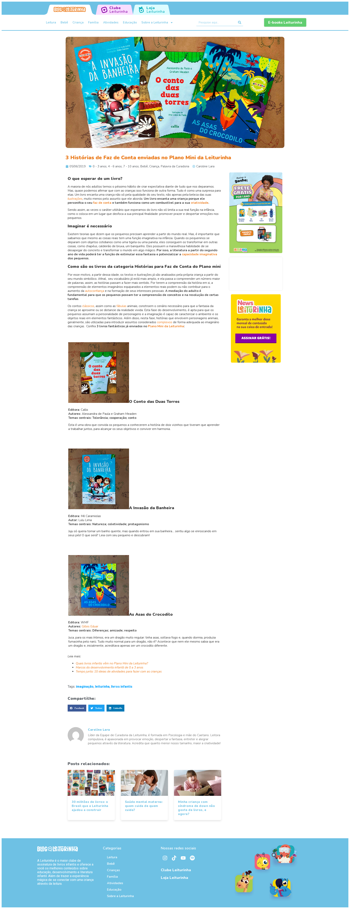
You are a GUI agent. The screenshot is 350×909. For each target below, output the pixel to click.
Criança (78, 22)
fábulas (121, 306)
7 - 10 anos (131, 166)
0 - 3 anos (100, 166)
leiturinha (102, 686)
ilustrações (75, 199)
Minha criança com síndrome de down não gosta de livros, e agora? (196, 808)
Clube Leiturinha (176, 870)
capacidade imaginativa (199, 254)
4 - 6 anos (115, 166)
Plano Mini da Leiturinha (166, 326)
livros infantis (121, 686)
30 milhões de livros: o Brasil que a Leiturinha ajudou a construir (90, 806)
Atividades (110, 22)
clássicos (88, 306)
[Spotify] (192, 858)
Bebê (64, 22)
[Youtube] (183, 858)
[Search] (239, 22)
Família (93, 22)
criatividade (199, 203)
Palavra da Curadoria (175, 166)
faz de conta (102, 203)
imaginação (85, 686)
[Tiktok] (174, 858)
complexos (164, 322)
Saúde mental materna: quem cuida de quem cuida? (144, 806)
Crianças (113, 870)
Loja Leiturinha (174, 877)
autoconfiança (94, 291)
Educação (130, 22)
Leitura (51, 22)
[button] (77, 708)
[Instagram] (165, 858)
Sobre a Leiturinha (154, 22)
